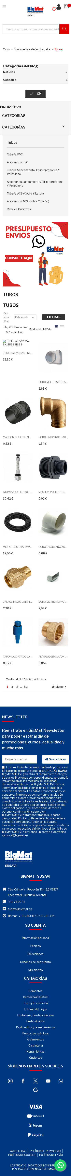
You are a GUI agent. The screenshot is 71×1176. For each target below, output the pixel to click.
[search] (64, 29)
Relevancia (25, 317)
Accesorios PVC (17, 162)
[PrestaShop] (35, 253)
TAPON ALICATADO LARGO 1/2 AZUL (18, 656)
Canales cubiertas (19, 209)
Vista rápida (22, 341)
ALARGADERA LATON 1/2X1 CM (53, 656)
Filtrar (54, 317)
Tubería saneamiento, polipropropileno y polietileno (33, 172)
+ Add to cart (13, 341)
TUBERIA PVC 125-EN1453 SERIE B (18, 352)
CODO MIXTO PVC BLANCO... (53, 382)
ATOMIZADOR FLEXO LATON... (18, 491)
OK (35, 94)
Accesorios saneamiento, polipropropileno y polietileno (35, 183)
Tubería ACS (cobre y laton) (25, 193)
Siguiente (59, 687)
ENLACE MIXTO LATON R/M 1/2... (18, 601)
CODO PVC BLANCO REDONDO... (53, 546)
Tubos (12, 142)
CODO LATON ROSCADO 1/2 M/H (53, 437)
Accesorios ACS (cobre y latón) (28, 201)
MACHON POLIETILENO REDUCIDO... (53, 491)
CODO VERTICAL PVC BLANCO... (53, 601)
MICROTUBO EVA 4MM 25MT (18, 546)
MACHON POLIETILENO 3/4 (18, 437)
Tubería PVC (15, 154)
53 (26, 686)
